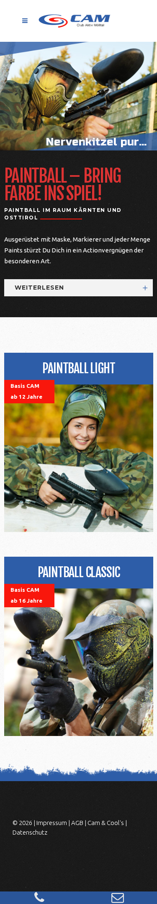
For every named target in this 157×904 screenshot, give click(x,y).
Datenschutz (30, 832)
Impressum (51, 822)
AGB (77, 822)
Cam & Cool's (106, 822)
